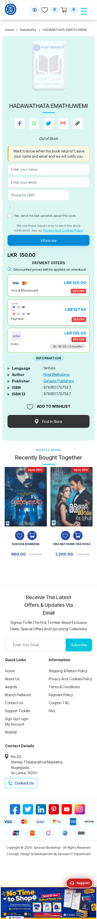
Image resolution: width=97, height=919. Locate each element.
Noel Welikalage (56, 374)
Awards (11, 687)
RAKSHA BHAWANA (26, 544)
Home (9, 30)
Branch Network (18, 695)
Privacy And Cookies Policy (63, 230)
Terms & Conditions (64, 687)
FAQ (52, 711)
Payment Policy (61, 695)
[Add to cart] (32, 535)
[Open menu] (83, 11)
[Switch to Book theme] (34, 10)
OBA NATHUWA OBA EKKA (71, 544)
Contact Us (14, 703)
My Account (14, 724)
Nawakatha (28, 30)
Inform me (48, 240)
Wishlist (11, 732)
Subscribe (79, 645)
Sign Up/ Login (16, 719)
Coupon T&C (59, 703)
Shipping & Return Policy (68, 671)
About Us (12, 679)
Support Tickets (17, 711)
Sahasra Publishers (58, 381)
